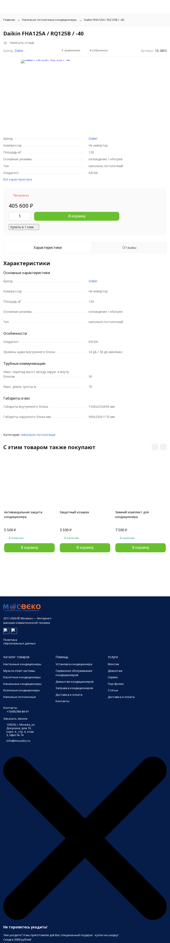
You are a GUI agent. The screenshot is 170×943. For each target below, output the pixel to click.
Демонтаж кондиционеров (75, 682)
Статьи (113, 690)
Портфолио (116, 684)
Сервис (113, 677)
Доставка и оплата (69, 695)
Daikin (18, 50)
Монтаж (113, 664)
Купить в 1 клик (22, 227)
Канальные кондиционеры (22, 684)
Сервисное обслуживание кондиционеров (74, 673)
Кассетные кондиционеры (22, 677)
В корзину (76, 216)
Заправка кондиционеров (74, 688)
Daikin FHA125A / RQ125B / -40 (104, 20)
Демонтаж (115, 671)
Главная (9, 20)
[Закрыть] (85, 919)
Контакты (63, 701)
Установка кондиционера (74, 664)
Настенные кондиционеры (22, 664)
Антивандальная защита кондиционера (23, 514)
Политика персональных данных (19, 641)
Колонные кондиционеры (21, 690)
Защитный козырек (74, 512)
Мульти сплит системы (19, 671)
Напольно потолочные (38, 435)
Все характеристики (17, 179)
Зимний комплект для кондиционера (132, 514)
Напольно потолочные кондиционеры (49, 20)
